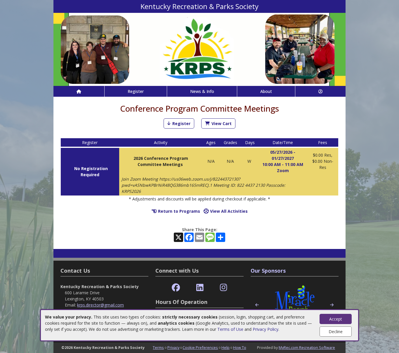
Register (136, 91)
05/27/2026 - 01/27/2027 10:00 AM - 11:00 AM (282, 158)
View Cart (221, 123)
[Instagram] (223, 287)
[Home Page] (78, 91)
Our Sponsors (268, 270)
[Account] (320, 91)
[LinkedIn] (200, 287)
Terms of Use (230, 329)
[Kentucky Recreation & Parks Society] (199, 49)
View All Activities (228, 211)
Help (225, 347)
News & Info (202, 91)
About (266, 91)
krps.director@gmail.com (100, 305)
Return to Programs (178, 211)
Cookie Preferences (200, 347)
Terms (158, 347)
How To (239, 347)
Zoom (283, 170)
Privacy (173, 347)
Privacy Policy (265, 329)
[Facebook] (176, 287)
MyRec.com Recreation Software (307, 347)
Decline (336, 331)
